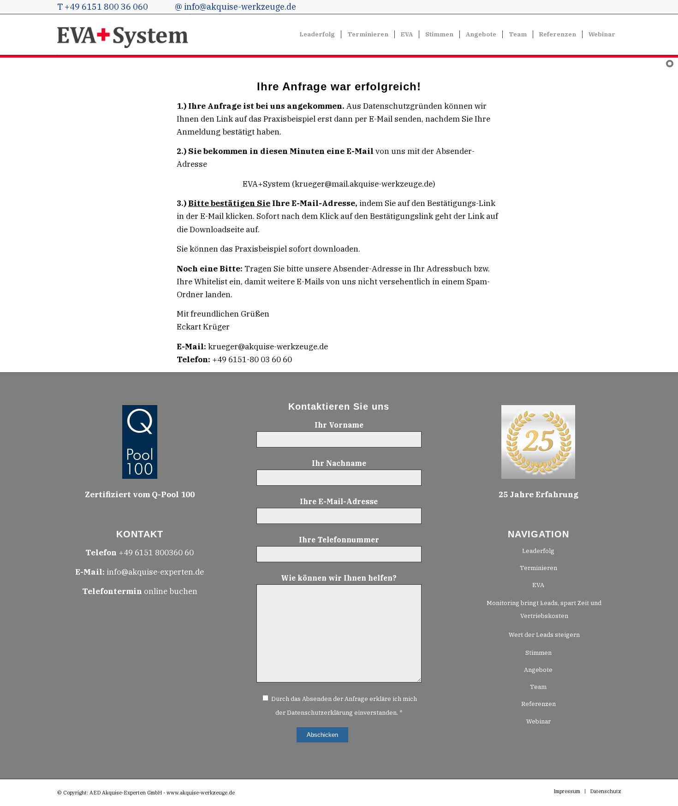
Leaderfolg (538, 551)
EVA (538, 585)
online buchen (139, 591)
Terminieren (538, 568)
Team (538, 687)
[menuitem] (317, 34)
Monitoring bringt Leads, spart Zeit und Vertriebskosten (544, 609)
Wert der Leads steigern (544, 635)
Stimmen (538, 653)
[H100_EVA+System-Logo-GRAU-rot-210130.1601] (124, 34)
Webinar (538, 721)
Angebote (538, 670)
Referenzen (538, 704)
